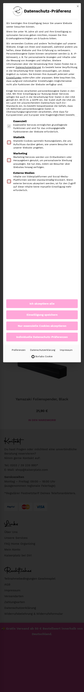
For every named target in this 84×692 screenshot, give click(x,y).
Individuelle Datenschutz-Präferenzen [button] (42, 336)
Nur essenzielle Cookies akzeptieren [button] (42, 325)
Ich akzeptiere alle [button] (42, 303)
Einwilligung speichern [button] (42, 314)
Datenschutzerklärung (28, 67)
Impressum (66, 350)
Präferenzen (18, 350)
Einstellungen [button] (13, 77)
